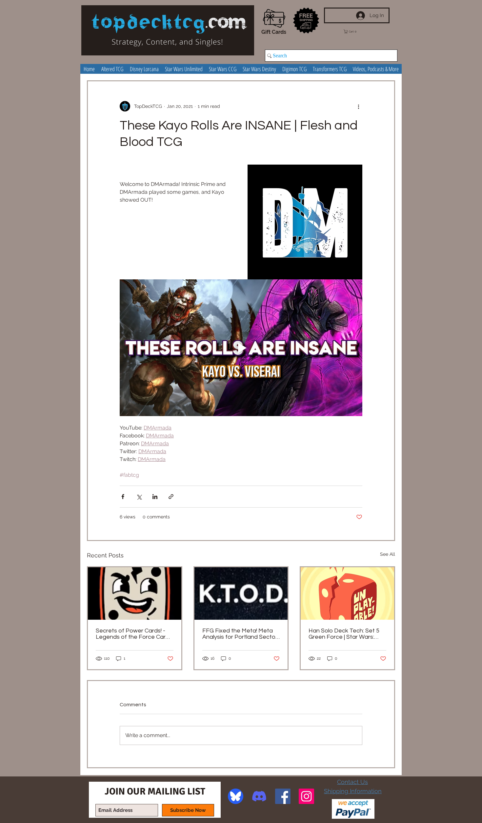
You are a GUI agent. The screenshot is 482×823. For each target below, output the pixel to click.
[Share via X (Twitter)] (139, 496)
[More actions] (358, 106)
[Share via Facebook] (123, 496)
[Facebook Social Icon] (283, 796)
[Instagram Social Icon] (306, 796)
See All (387, 554)
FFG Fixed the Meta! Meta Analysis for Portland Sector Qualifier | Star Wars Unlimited (239, 634)
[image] (235, 796)
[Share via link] (171, 496)
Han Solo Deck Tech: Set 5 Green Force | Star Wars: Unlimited (344, 634)
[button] (355, 31)
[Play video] (241, 347)
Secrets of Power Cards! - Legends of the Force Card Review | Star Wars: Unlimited (134, 634)
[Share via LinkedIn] (155, 496)
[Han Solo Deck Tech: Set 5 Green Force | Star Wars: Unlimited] (347, 593)
